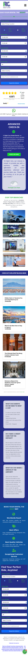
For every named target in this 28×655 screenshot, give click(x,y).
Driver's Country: (5, 68)
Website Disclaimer (14, 643)
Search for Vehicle (14, 83)
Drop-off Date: (4, 48)
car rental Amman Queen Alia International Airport (14, 648)
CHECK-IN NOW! (14, 154)
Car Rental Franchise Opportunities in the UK (14, 646)
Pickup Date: (4, 34)
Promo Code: (4, 74)
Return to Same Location (11, 30)
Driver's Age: (4, 61)
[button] (25, 5)
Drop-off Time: (4, 54)
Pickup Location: (5, 21)
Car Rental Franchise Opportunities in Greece (14, 650)
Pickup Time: (4, 40)
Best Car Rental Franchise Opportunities (12, 646)
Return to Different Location (24, 30)
